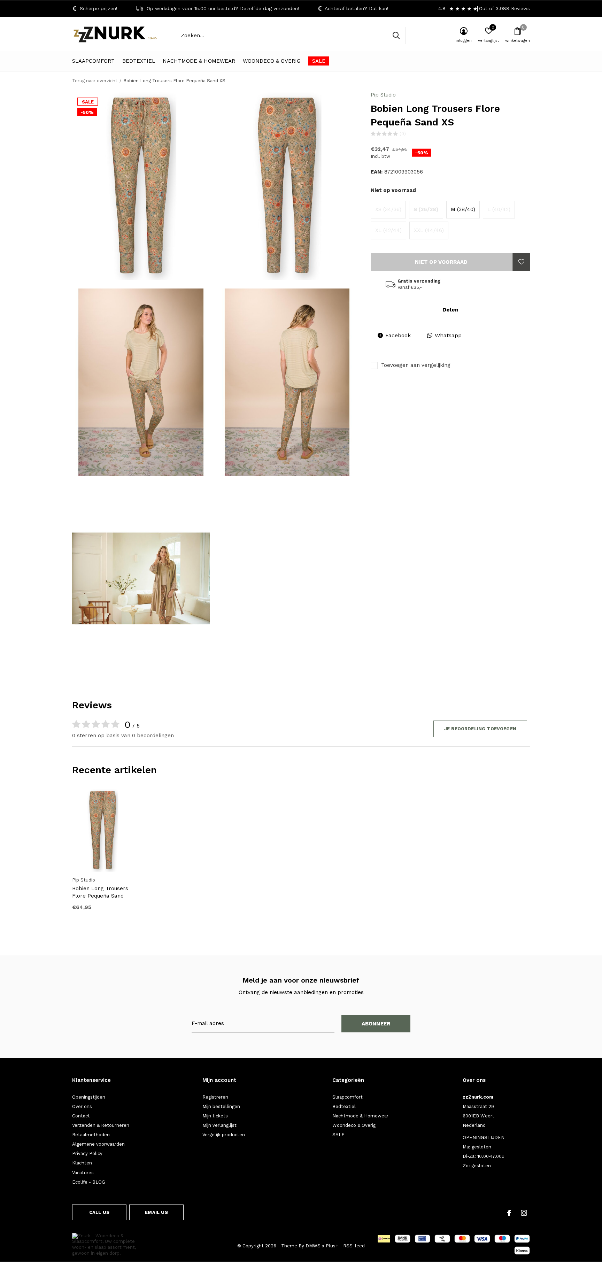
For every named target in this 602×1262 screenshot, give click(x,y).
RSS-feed (354, 1245)
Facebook (398, 335)
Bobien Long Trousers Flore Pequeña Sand (100, 892)
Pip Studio (383, 95)
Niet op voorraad (441, 262)
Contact (81, 1115)
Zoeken (396, 35)
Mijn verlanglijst (219, 1125)
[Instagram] (524, 1213)
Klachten (82, 1162)
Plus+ (332, 1245)
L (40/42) (498, 209)
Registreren (215, 1097)
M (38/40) (463, 209)
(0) (403, 133)
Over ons (82, 1106)
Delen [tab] (450, 309)
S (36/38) (426, 209)
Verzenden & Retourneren (100, 1125)
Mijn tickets (215, 1115)
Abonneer (376, 1024)
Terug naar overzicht (94, 80)
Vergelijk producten (223, 1134)
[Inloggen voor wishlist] (521, 262)
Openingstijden (88, 1097)
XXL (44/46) (429, 230)
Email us (156, 1212)
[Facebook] (509, 1213)
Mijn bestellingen (221, 1106)
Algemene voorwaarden (98, 1144)
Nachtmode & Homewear (199, 61)
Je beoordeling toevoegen (480, 728)
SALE (318, 61)
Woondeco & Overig (272, 61)
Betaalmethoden (91, 1134)
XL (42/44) (388, 230)
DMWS (313, 1245)
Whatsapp (448, 335)
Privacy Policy (87, 1153)
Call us (99, 1212)
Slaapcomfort (93, 61)
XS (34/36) (388, 209)
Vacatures (83, 1172)
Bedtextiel (138, 61)
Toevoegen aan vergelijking (415, 365)
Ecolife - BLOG (88, 1182)
